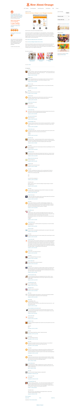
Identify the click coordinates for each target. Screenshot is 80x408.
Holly (29, 188)
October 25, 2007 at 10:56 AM (32, 290)
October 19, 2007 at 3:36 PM (32, 81)
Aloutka (29, 355)
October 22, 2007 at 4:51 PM (32, 231)
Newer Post (27, 397)
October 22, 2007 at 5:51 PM (32, 247)
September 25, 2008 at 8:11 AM (33, 373)
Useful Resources (41, 8)
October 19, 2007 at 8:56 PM (32, 119)
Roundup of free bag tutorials (49, 60)
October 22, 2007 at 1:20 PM (32, 219)
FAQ (53, 8)
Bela (28, 90)
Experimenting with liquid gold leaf (32, 60)
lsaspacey (29, 163)
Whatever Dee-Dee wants (32, 158)
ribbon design (63, 54)
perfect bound (30, 151)
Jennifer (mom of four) (31, 102)
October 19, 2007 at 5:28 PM (32, 93)
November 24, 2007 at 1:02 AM (33, 353)
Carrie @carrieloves (31, 282)
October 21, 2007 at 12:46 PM (32, 179)
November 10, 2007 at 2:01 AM (33, 339)
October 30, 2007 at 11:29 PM (32, 318)
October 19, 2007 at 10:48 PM (32, 126)
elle (28, 330)
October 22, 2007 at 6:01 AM (32, 192)
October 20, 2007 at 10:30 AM (32, 149)
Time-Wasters (48, 8)
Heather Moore (30, 129)
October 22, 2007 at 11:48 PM (32, 258)
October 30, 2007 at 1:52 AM (32, 305)
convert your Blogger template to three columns (35, 41)
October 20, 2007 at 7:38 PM (32, 166)
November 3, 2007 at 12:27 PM (33, 333)
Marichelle (29, 137)
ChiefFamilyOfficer (31, 121)
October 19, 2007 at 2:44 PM (32, 75)
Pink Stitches (30, 210)
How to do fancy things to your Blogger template (38, 13)
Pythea (29, 266)
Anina (29, 145)
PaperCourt (30, 228)
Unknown (29, 95)
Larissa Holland (30, 363)
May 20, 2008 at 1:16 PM (32, 368)
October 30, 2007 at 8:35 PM (32, 313)
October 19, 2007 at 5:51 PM (32, 99)
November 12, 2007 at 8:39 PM (33, 345)
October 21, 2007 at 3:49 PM (32, 186)
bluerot (29, 299)
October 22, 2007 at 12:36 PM (32, 207)
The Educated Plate (31, 381)
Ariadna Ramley (30, 222)
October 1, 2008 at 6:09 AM (32, 387)
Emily (29, 201)
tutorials (29, 64)
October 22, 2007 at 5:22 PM (32, 236)
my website (20, 17)
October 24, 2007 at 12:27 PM (32, 285)
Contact (57, 8)
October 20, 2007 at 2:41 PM (32, 161)
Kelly (29, 341)
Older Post (53, 397)
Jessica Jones (30, 109)
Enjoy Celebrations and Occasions (33, 308)
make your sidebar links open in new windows (35, 39)
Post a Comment (28, 396)
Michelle (29, 250)
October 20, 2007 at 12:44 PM (32, 155)
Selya (29, 255)
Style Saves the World (31, 116)
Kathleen (29, 77)
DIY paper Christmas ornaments (41, 60)
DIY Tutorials (26, 8)
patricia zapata (30, 260)
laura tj (29, 336)
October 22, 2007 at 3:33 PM (32, 226)
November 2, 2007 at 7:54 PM (32, 328)
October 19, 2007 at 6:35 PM (32, 113)
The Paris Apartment (31, 274)
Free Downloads (33, 8)
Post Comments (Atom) (33, 399)
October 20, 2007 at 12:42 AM (32, 135)
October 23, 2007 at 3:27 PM (32, 272)
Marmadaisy (30, 287)
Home (40, 397)
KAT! (28, 370)
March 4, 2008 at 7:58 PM (32, 360)
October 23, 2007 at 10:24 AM (32, 263)
